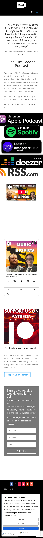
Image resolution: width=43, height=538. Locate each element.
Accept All (21, 528)
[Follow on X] (15, 484)
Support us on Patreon (17, 374)
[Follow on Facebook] (11, 484)
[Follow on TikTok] (23, 484)
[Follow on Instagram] (19, 484)
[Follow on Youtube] (27, 484)
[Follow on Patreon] (31, 484)
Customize (21, 519)
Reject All (21, 524)
